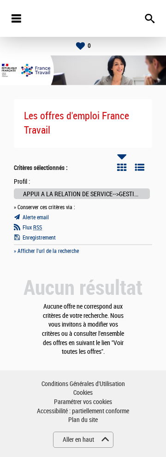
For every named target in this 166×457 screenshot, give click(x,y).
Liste (139, 167)
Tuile (121, 167)
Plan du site (83, 420)
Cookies (83, 393)
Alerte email (36, 217)
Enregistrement (39, 237)
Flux (32, 227)
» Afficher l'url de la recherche (46, 251)
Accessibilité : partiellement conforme (83, 411)
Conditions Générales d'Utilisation (83, 384)
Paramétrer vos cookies (83, 402)
